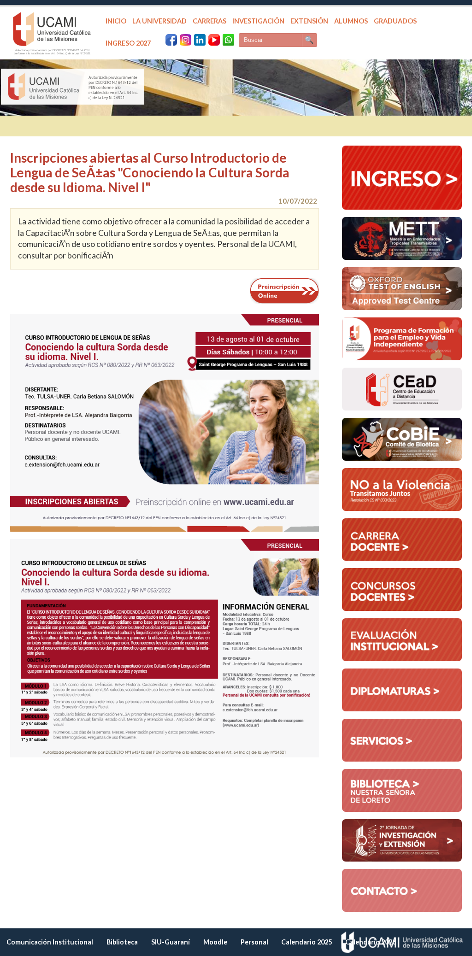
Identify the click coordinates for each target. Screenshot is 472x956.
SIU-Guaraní (170, 942)
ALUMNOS (351, 21)
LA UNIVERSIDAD (159, 21)
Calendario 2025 (306, 942)
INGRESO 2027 (128, 43)
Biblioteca (122, 942)
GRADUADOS (395, 21)
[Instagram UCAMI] (185, 40)
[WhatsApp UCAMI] (228, 40)
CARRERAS (209, 21)
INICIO (116, 21)
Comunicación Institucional (49, 942)
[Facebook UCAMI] (171, 40)
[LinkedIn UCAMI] (200, 40)
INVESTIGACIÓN (258, 21)
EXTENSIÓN (309, 21)
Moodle (215, 942)
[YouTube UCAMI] (214, 40)
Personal (254, 942)
